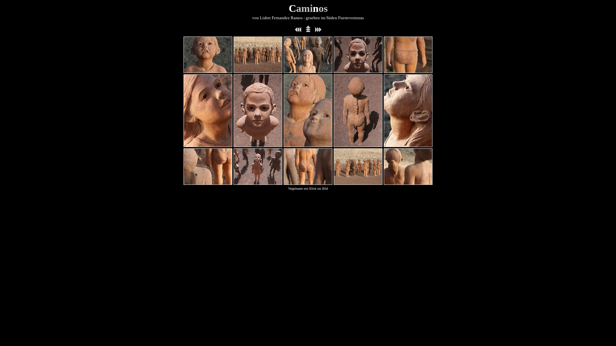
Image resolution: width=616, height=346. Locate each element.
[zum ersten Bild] (318, 30)
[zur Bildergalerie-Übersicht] (308, 30)
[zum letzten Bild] (298, 30)
